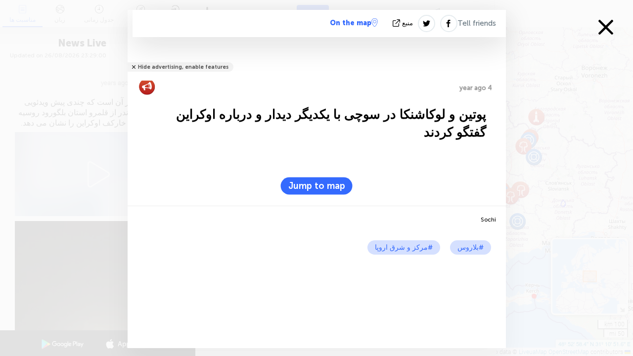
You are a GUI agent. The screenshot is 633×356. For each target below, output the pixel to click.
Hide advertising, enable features (183, 67)
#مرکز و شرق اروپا (404, 247)
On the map (350, 23)
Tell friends (476, 23)
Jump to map (316, 185)
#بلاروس (470, 247)
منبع (407, 23)
